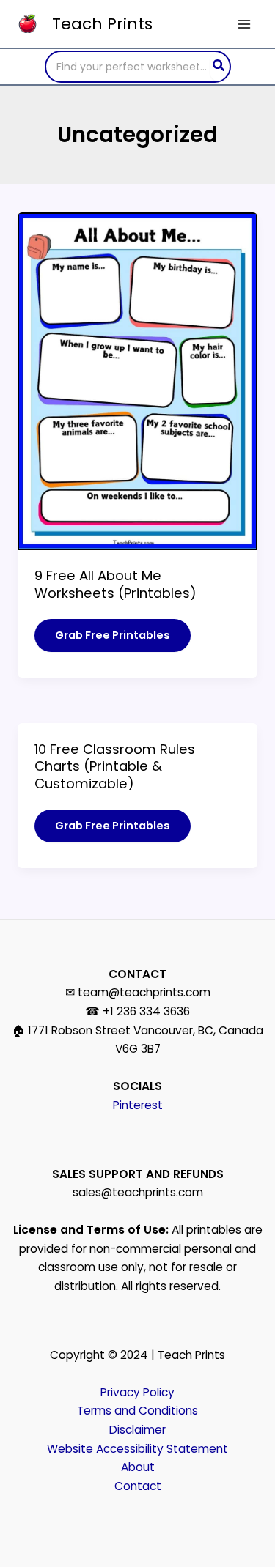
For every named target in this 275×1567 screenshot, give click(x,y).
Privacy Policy (137, 1392)
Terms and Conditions (137, 1410)
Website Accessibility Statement (137, 1448)
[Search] (219, 66)
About (138, 1467)
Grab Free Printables (112, 639)
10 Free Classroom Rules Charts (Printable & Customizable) (114, 766)
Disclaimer (137, 1429)
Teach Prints (102, 23)
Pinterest (138, 1105)
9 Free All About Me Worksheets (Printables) (115, 584)
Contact (137, 1486)
